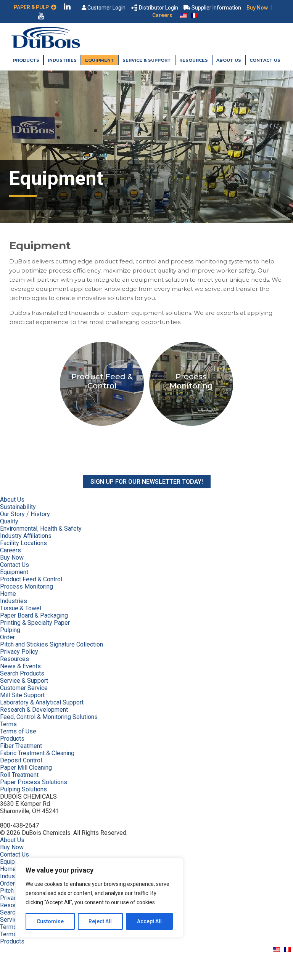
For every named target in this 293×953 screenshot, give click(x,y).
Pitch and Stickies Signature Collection (51, 644)
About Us (228, 60)
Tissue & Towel (20, 608)
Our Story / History (25, 514)
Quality (9, 521)
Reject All (100, 921)
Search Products (22, 673)
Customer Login (106, 8)
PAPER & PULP (32, 7)
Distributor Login (158, 8)
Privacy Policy (19, 651)
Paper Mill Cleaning (26, 767)
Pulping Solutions (23, 789)
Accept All (149, 921)
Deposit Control (21, 760)
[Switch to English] (183, 15)
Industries (62, 60)
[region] (99, 898)
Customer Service (24, 687)
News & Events (20, 666)
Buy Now (257, 8)
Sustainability (18, 506)
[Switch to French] (194, 15)
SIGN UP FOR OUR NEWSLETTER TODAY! (146, 481)
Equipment (99, 60)
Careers (162, 15)
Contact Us (265, 60)
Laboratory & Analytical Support (42, 702)
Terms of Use (18, 731)
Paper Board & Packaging (34, 615)
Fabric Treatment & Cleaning (37, 753)
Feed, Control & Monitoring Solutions (49, 716)
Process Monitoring (26, 586)
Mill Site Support (22, 695)
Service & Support (146, 60)
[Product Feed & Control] (102, 425)
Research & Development (34, 709)
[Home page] (45, 46)
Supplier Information (216, 8)
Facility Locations (23, 543)
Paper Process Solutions (33, 782)
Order (7, 637)
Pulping (10, 630)
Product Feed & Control (31, 579)
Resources (193, 60)
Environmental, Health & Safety (41, 528)
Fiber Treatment (21, 745)
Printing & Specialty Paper (35, 622)
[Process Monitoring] (191, 425)
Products (26, 60)
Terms (8, 724)
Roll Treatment (19, 774)
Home (8, 593)
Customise (50, 921)
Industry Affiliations (26, 535)
